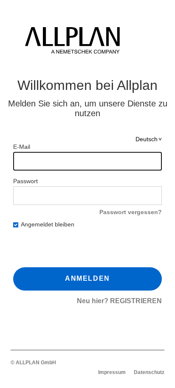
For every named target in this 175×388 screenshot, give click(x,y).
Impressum (112, 372)
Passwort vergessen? (130, 212)
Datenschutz (149, 372)
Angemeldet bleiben (47, 224)
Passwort (25, 181)
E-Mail (21, 147)
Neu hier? (119, 300)
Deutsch (146, 139)
